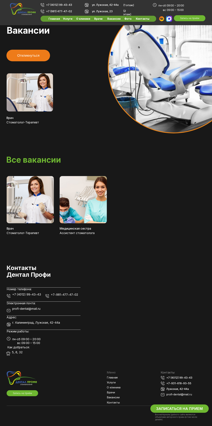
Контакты (142, 18)
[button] (189, 18)
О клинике (83, 18)
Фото (128, 18)
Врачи (98, 18)
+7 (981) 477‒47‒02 (59, 11)
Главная (54, 18)
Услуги (67, 18)
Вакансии (114, 18)
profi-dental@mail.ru (26, 308)
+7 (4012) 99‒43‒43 (59, 4)
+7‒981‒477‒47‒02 (64, 294)
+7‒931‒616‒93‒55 (178, 383)
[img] (23, 9)
